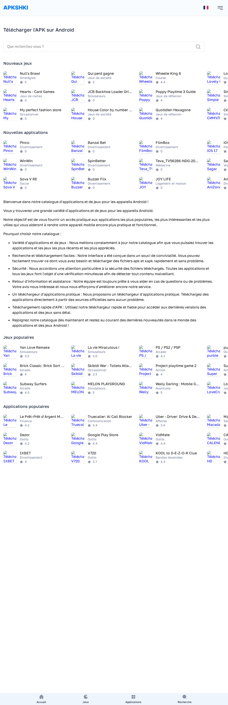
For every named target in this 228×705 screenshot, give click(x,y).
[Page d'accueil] (15, 12)
